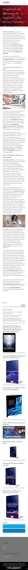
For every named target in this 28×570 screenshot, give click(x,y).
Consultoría (5, 545)
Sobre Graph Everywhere (8, 557)
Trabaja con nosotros (7, 555)
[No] (26, 566)
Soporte (4, 546)
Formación (5, 548)
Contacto (5, 549)
